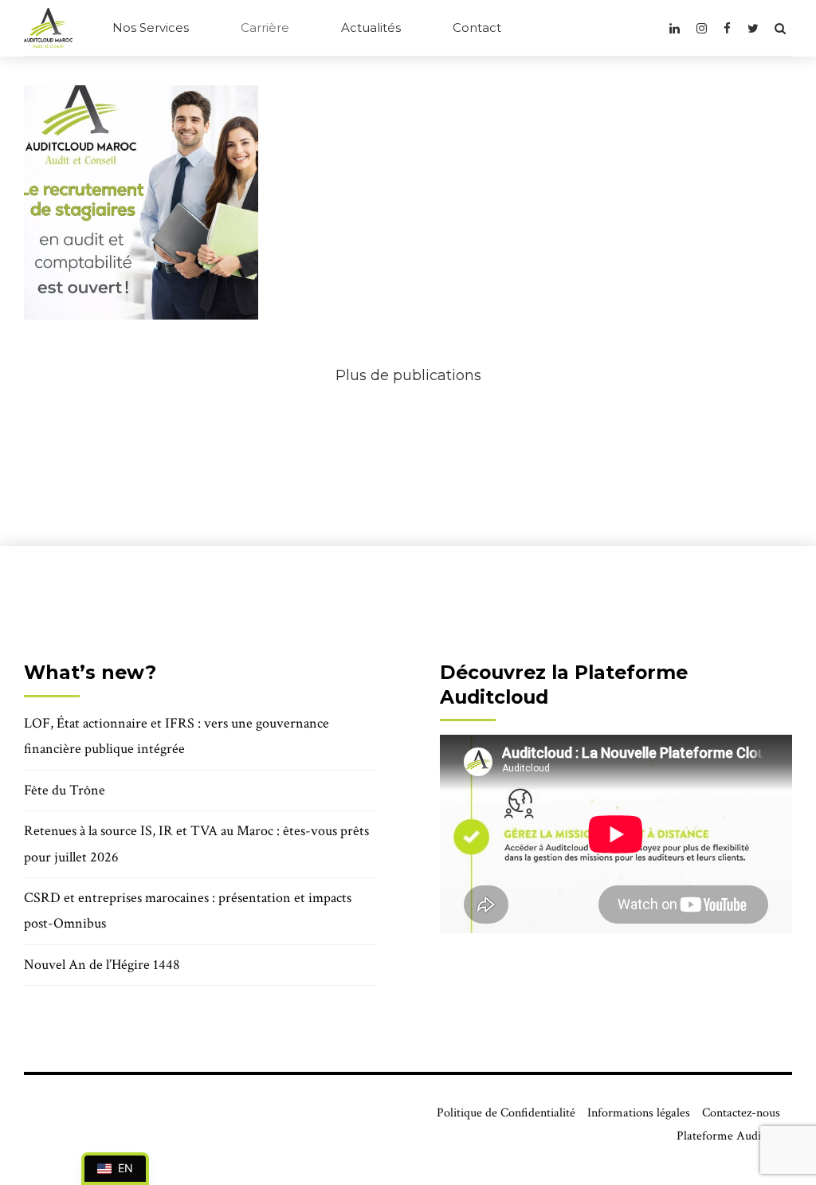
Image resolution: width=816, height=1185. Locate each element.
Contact (477, 27)
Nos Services (150, 27)
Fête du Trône (64, 790)
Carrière (265, 27)
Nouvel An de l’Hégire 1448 (102, 964)
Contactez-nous (741, 1113)
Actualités (371, 27)
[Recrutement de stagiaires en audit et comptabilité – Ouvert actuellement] (141, 202)
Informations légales (638, 1113)
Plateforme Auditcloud (734, 1136)
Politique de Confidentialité (506, 1113)
